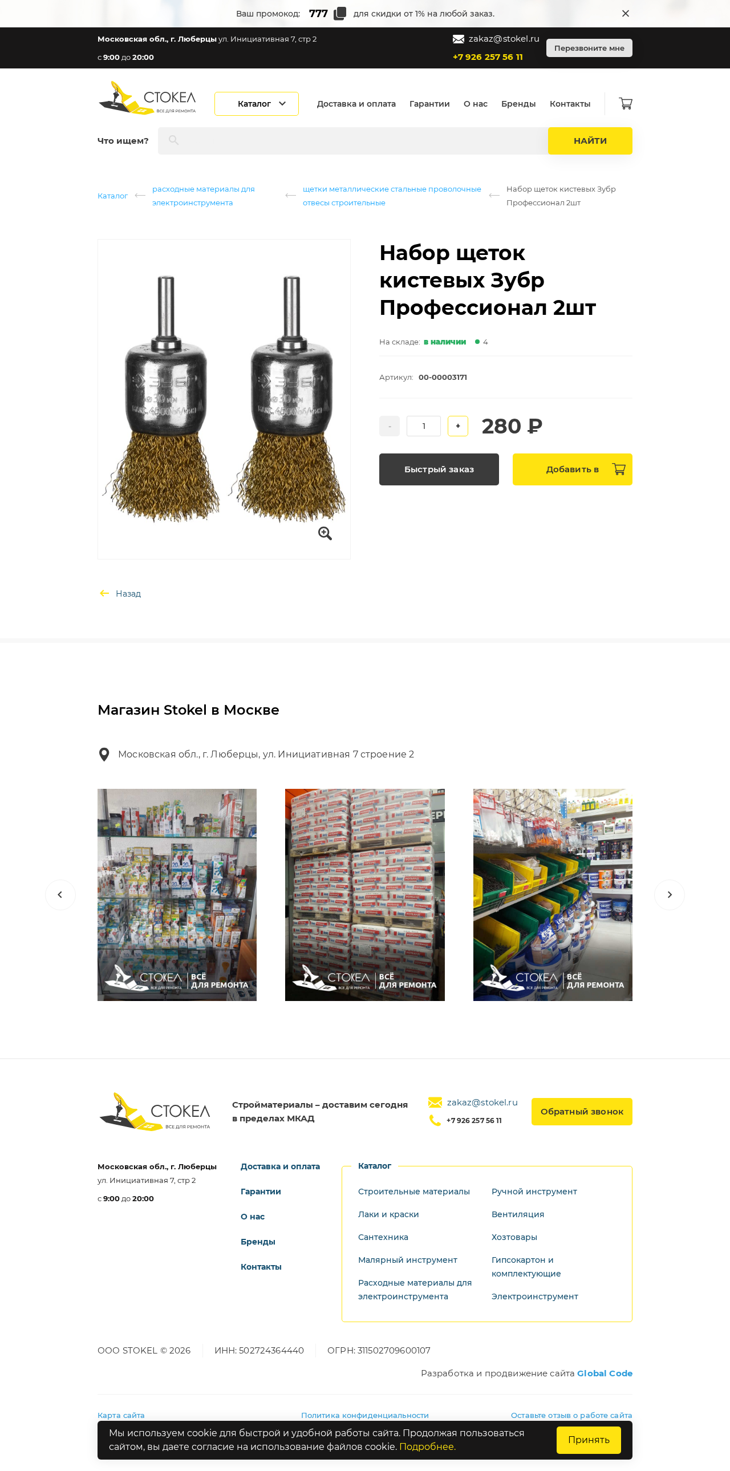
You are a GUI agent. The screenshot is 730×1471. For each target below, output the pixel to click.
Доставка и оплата (356, 104)
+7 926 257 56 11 (488, 56)
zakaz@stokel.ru (504, 38)
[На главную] (148, 98)
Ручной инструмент (534, 1191)
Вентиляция (518, 1214)
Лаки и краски (388, 1214)
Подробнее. (427, 1446)
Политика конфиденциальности (365, 1415)
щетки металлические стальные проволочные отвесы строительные (392, 195)
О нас (476, 104)
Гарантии (429, 104)
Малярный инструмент (407, 1260)
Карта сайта (121, 1415)
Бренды (518, 104)
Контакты (570, 104)
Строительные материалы (414, 1191)
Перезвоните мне (589, 47)
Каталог (113, 195)
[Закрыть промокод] (625, 14)
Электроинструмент (535, 1296)
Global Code (604, 1373)
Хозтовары (514, 1237)
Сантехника (383, 1237)
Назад (128, 594)
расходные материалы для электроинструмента (203, 195)
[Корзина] (625, 104)
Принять (589, 1439)
